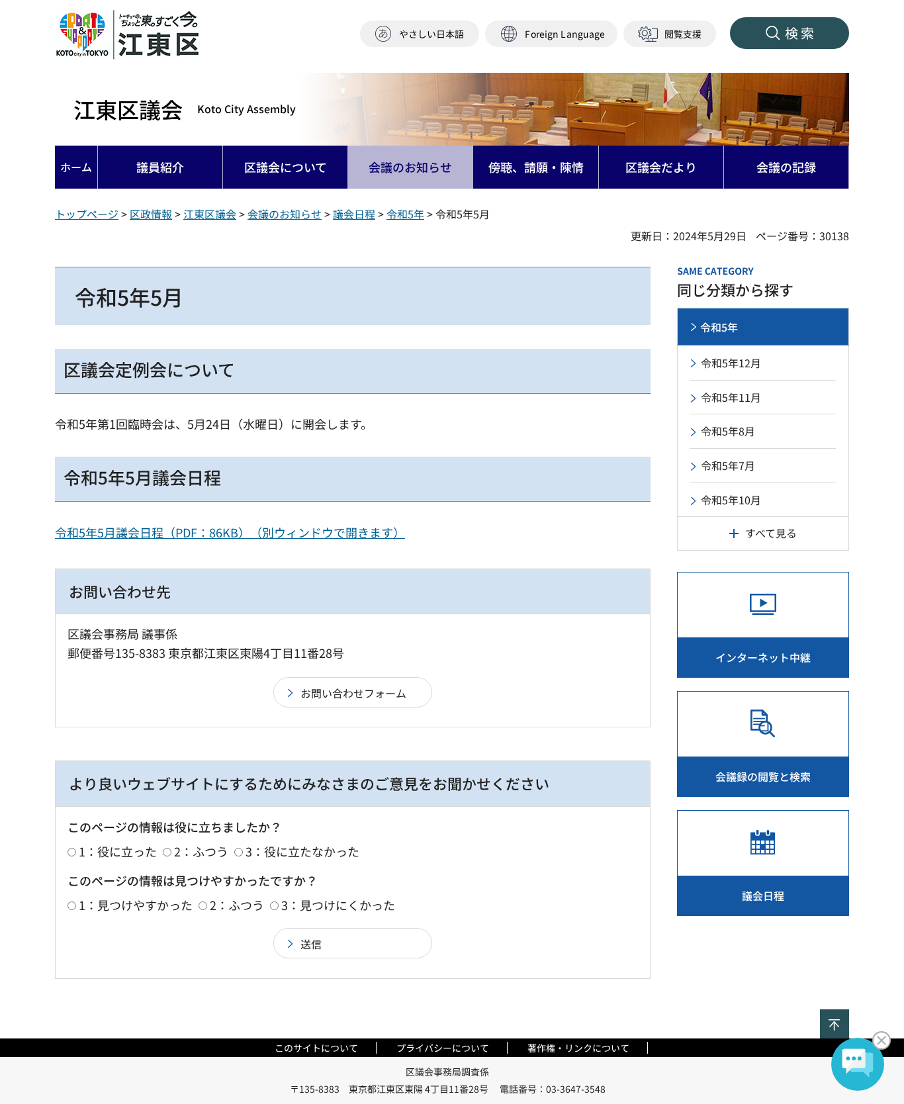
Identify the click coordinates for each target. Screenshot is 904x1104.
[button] (551, 34)
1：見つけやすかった (136, 904)
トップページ (86, 214)
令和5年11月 (731, 397)
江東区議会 (184, 109)
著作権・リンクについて (578, 1048)
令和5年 (405, 214)
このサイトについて (316, 1048)
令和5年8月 (728, 431)
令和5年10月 (731, 500)
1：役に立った (118, 851)
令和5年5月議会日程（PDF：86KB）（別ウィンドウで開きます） (230, 532)
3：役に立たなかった (302, 851)
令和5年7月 (728, 465)
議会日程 (354, 214)
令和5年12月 (731, 363)
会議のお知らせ (285, 214)
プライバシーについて (442, 1048)
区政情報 (151, 214)
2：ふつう (201, 851)
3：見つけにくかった (338, 904)
